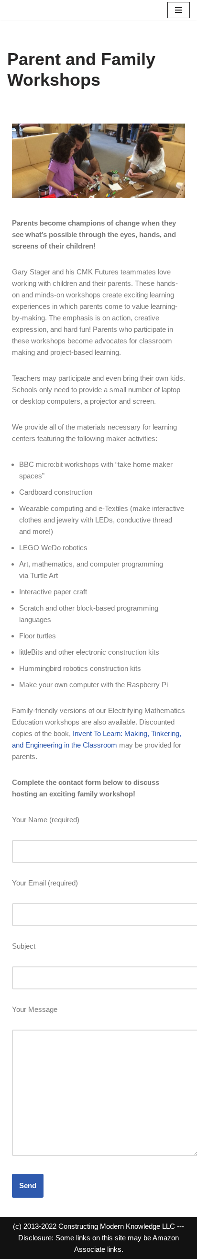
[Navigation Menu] (178, 10)
